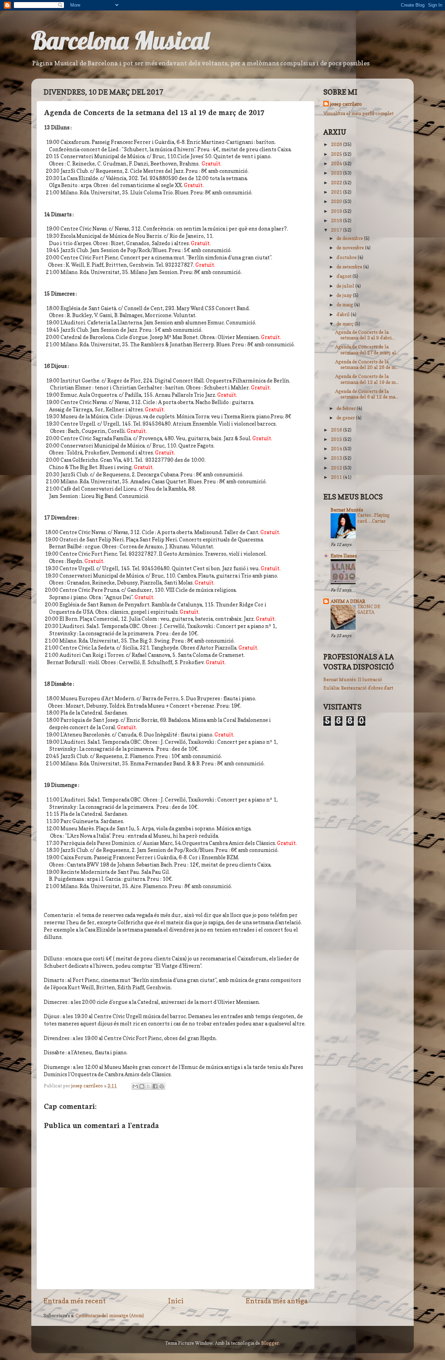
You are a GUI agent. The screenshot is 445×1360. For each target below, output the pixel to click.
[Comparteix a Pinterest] (161, 1086)
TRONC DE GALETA (368, 609)
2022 (337, 182)
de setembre (350, 266)
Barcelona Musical (120, 40)
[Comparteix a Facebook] (155, 1086)
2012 (337, 467)
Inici (176, 1301)
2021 (337, 192)
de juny (345, 295)
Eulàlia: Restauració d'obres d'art (358, 688)
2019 (337, 211)
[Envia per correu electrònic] (135, 1086)
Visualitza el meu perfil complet (358, 113)
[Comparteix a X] (148, 1086)
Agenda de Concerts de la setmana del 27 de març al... (367, 349)
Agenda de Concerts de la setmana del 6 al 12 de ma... (366, 394)
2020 (337, 201)
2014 (337, 448)
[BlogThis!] (141, 1086)
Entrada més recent (74, 1301)
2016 (337, 430)
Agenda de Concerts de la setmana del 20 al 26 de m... (367, 364)
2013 (337, 458)
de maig (345, 304)
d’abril (344, 314)
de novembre (351, 247)
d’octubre (347, 257)
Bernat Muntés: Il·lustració (352, 679)
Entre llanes (344, 555)
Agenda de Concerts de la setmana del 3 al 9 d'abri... (365, 334)
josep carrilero (346, 104)
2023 (337, 173)
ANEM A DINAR (348, 601)
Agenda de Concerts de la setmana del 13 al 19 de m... (367, 379)
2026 (337, 144)
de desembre (350, 238)
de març (346, 324)
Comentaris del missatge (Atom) (109, 1315)
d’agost (345, 276)
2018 (337, 220)
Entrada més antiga (277, 1301)
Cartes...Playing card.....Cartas (373, 518)
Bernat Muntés (347, 510)
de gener (346, 417)
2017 (337, 230)
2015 (337, 439)
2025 (337, 154)
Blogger (270, 1343)
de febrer (347, 408)
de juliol (346, 286)
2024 (337, 163)
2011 (337, 477)
